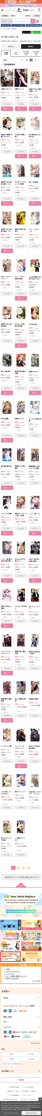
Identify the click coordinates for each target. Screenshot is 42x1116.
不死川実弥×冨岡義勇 (33, 25)
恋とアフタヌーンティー (6, 277)
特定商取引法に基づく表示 (11, 1099)
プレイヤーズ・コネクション (6, 652)
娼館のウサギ (33, 371)
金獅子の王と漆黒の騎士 (6, 325)
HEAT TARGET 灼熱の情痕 (34, 560)
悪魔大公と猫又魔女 (20, 467)
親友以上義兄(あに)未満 (34, 652)
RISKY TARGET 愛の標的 (34, 747)
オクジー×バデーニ (13, 971)
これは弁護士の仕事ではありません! (35, 279)
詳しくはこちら (35, 1043)
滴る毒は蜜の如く (6, 467)
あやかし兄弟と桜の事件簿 (20, 325)
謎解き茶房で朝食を (20, 230)
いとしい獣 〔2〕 (35, 513)
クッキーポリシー (28, 1095)
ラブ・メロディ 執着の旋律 (20, 277)
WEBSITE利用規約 (14, 1087)
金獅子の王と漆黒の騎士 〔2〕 (6, 230)
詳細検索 (37, 21)
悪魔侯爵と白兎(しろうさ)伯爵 (34, 467)
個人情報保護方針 (15, 1095)
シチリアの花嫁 (6, 513)
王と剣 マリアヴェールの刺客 (20, 183)
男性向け (28, 16)
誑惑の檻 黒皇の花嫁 (20, 372)
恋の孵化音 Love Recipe (34, 135)
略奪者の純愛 (33, 699)
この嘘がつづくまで (20, 839)
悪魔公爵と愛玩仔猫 (20, 652)
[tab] (16, 53)
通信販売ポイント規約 (13, 1091)
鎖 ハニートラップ (34, 607)
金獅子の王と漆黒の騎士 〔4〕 (35, 90)
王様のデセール (6, 89)
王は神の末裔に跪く (20, 135)
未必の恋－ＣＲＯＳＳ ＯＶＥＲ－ (35, 793)
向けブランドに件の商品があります (21, 877)
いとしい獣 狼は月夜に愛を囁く (6, 560)
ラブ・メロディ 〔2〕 (34, 230)
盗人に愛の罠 (5, 371)
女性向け (37, 16)
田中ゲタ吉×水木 (12, 978)
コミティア (10, 973)
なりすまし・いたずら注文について (30, 1099)
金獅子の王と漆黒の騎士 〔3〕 (6, 183)
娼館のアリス (19, 418)
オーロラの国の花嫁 (35, 420)
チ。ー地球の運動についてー (16, 976)
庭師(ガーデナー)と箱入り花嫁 (20, 514)
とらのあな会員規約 (28, 1087)
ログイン (33, 10)
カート (8, 109)
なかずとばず (6, 25)
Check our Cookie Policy (11, 1113)
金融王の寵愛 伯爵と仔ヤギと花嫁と (6, 136)
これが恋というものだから (6, 792)
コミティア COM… (18, 25)
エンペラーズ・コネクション (20, 747)
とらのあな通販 (5, 29)
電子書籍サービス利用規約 (29, 1091)
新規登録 (26, 10)
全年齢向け (5, 16)
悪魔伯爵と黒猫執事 (6, 700)
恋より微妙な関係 (20, 700)
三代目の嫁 (33, 324)
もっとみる (36, 980)
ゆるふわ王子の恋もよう (20, 560)
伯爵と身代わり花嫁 (6, 607)
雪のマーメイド (20, 791)
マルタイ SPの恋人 (21, 607)
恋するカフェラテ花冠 (6, 839)
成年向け (13, 16)
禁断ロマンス (19, 89)
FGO (8, 969)
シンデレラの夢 (6, 746)
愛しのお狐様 (33, 182)
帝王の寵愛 (5, 418)
